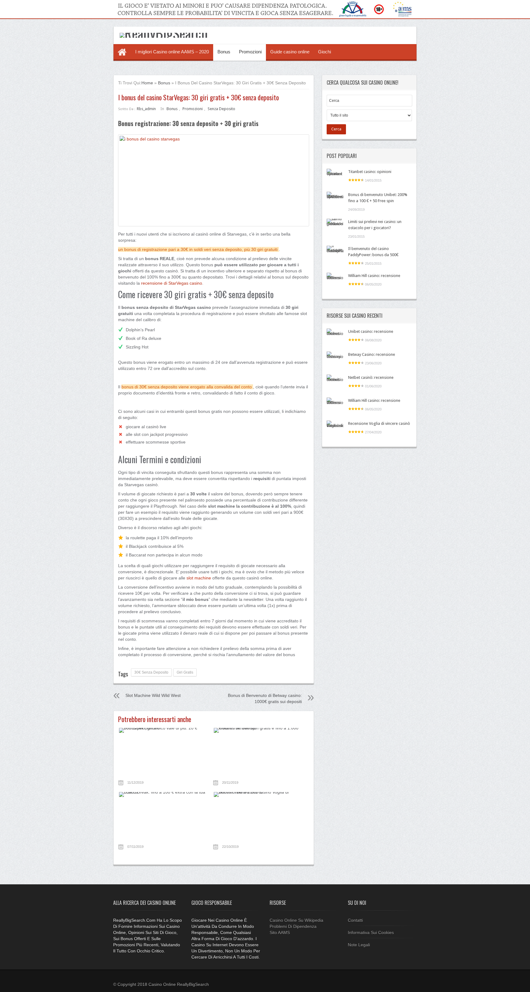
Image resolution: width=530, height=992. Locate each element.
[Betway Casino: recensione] (335, 360)
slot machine (198, 577)
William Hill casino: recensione (374, 275)
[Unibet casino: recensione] (335, 337)
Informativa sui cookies (371, 932)
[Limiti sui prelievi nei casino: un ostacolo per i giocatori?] (335, 227)
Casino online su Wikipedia (296, 920)
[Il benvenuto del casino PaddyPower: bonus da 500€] (335, 254)
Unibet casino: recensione (370, 331)
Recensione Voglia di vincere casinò (379, 423)
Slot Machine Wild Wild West (153, 695)
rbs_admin (146, 108)
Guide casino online (289, 51)
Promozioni (250, 51)
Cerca (336, 129)
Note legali (359, 944)
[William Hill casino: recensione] (335, 281)
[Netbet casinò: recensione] (335, 383)
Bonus (223, 51)
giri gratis (185, 672)
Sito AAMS (280, 932)
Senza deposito (221, 108)
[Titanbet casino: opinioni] (335, 177)
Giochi (324, 51)
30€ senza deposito (151, 672)
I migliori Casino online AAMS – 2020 (172, 51)
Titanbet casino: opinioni (369, 171)
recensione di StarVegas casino (171, 283)
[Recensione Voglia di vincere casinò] (335, 429)
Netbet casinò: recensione (371, 377)
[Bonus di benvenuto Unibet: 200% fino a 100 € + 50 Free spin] (335, 200)
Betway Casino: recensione (371, 354)
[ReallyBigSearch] (164, 32)
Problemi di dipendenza (293, 926)
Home (147, 82)
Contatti (355, 920)
